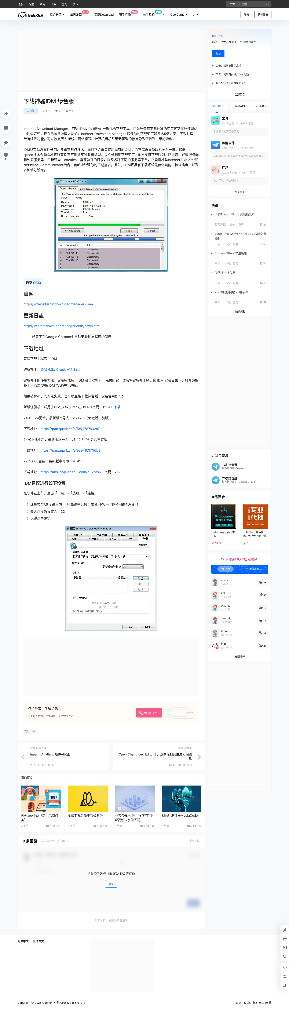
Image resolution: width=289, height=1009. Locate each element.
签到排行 (240, 656)
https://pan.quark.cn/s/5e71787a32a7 (70, 429)
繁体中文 (38, 941)
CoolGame (177, 14)
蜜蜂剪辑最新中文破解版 (85, 815)
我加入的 (240, 106)
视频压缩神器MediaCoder (180, 815)
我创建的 (261, 106)
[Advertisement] (111, 60)
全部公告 (240, 94)
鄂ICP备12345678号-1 (71, 1002)
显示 (37, 282)
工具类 (30, 110)
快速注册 (263, 14)
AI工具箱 (152, 13)
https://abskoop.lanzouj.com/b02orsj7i (71, 472)
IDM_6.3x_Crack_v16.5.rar (60, 369)
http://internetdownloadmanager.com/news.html (61, 326)
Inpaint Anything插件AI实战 (50, 754)
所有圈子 (240, 192)
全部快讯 (240, 311)
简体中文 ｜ (25, 941)
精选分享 (56, 14)
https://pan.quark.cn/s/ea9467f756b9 (70, 450)
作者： (237, 224)
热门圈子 (218, 106)
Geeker (46, 1002)
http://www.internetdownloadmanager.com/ (58, 304)
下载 (117, 407)
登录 (246, 14)
